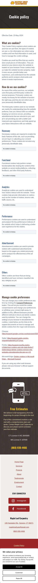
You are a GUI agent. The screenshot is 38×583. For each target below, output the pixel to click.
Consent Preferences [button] (24, 303)
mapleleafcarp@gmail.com (19, 527)
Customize (19, 572)
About (19, 474)
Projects (19, 470)
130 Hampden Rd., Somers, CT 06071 (19, 523)
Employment (19, 482)
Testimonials (19, 478)
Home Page (19, 462)
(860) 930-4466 (19, 448)
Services (19, 466)
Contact (19, 486)
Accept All (19, 567)
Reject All (19, 578)
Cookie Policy (19, 545)
